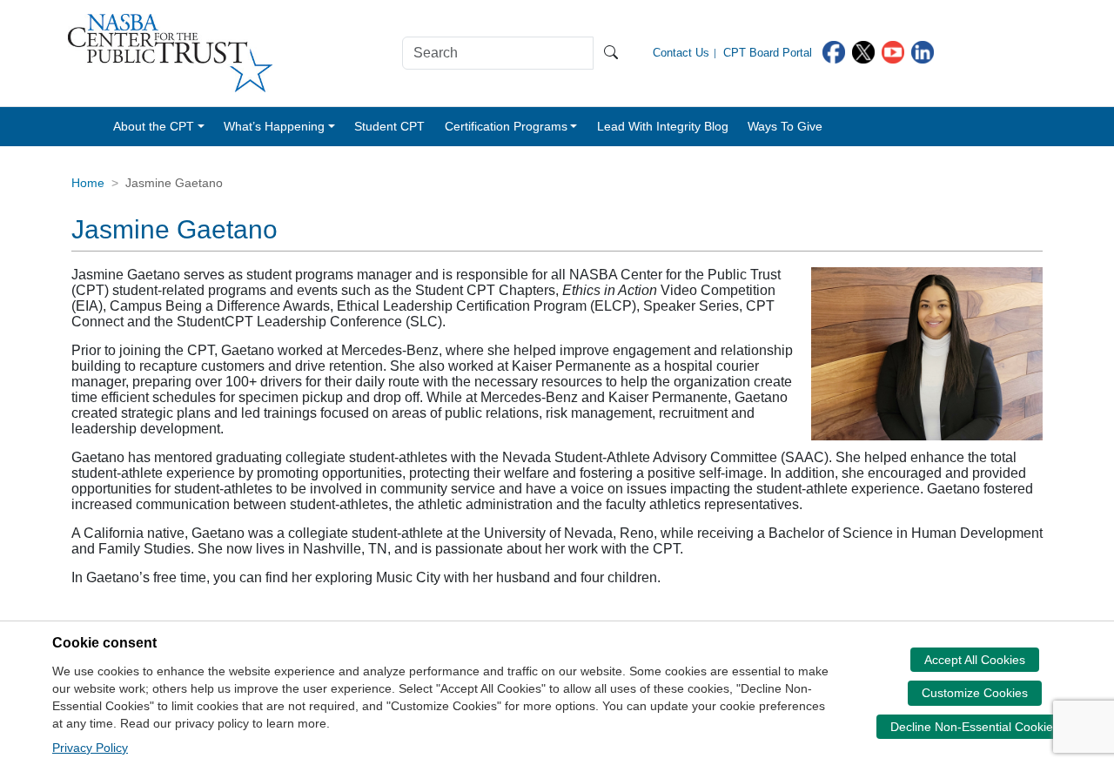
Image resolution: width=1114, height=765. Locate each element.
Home (87, 183)
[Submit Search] (611, 53)
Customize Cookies (975, 693)
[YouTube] (893, 50)
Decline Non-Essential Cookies (974, 727)
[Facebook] (833, 50)
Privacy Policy (90, 748)
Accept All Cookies (974, 660)
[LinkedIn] (922, 50)
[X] (863, 50)
